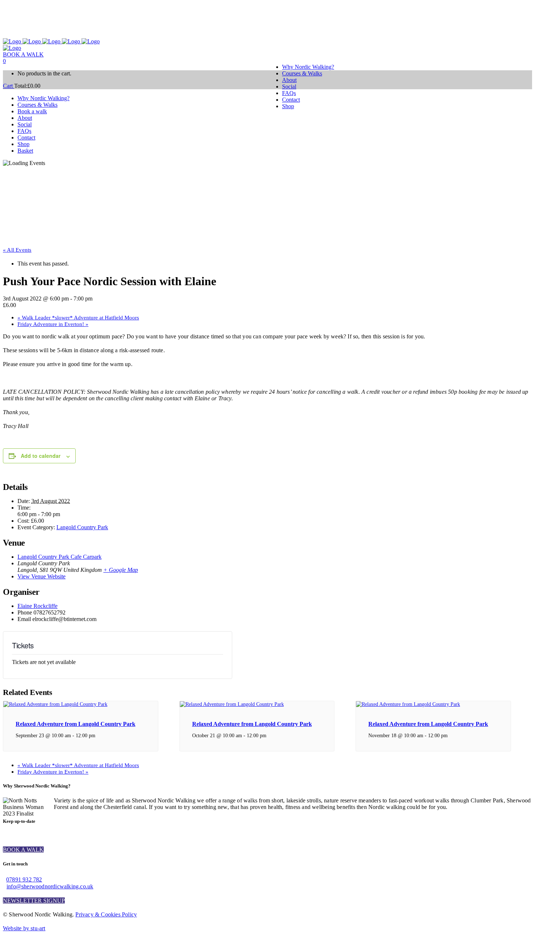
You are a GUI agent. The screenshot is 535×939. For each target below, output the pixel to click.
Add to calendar (40, 455)
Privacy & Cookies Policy (106, 914)
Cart (8, 86)
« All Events (17, 250)
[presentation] (55, 704)
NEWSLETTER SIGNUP (34, 900)
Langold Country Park (82, 527)
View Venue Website (41, 576)
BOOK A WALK (23, 54)
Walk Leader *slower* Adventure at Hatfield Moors (78, 318)
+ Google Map (120, 570)
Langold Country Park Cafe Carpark (59, 557)
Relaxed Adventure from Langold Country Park (75, 724)
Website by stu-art (24, 928)
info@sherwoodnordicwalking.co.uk (50, 886)
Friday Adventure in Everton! (52, 324)
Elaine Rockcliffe (37, 606)
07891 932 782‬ (24, 879)
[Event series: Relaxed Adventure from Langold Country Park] (99, 735)
